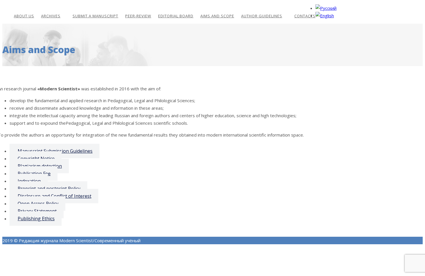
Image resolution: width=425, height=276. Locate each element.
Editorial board (175, 15)
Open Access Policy (38, 203)
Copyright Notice (36, 158)
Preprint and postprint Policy (49, 188)
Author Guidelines (261, 15)
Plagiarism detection (40, 166)
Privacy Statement (37, 211)
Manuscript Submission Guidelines (55, 151)
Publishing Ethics (36, 218)
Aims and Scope (217, 15)
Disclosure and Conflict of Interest (54, 196)
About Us (24, 15)
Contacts (304, 15)
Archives (50, 15)
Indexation (29, 181)
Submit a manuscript (95, 15)
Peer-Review (138, 15)
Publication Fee (34, 173)
